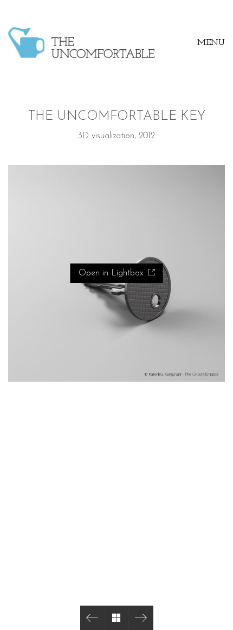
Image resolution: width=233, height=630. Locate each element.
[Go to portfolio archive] (117, 618)
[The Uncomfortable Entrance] (141, 618)
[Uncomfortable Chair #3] (92, 618)
